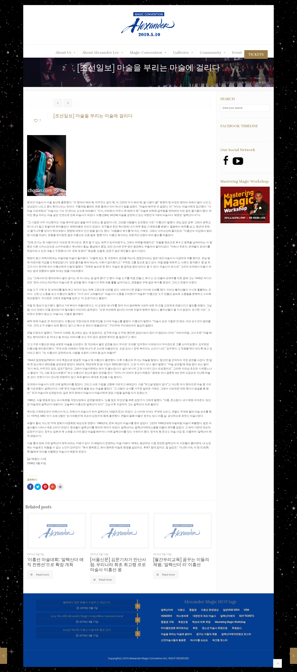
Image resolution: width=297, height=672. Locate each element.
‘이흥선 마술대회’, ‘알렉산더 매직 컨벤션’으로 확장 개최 (55, 562)
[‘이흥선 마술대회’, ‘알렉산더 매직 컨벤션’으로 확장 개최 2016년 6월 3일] (285, 656)
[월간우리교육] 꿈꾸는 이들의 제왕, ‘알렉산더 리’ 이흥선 (181, 562)
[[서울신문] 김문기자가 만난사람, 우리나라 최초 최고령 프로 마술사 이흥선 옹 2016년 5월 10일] (11, 656)
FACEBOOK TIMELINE (239, 126)
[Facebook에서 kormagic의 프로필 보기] (225, 160)
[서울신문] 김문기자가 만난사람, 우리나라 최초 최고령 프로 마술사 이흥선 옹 (118, 564)
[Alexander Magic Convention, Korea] (148, 24)
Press (258, 78)
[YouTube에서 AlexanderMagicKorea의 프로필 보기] (238, 161)
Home (242, 78)
